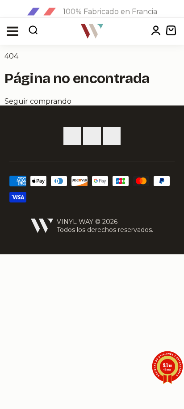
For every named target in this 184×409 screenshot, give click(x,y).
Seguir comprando (37, 101)
